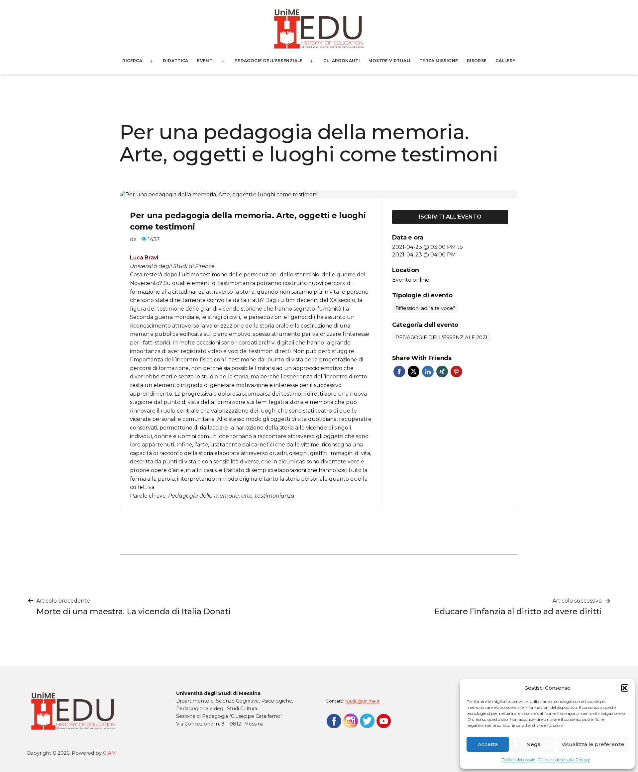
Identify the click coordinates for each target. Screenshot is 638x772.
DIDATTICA (175, 60)
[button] (624, 688)
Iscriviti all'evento (450, 217)
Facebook (399, 371)
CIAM (109, 753)
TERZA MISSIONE (438, 60)
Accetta (488, 744)
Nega (533, 744)
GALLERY (505, 60)
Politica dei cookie (518, 759)
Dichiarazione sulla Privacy (564, 759)
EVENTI (205, 60)
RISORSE (477, 60)
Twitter (413, 371)
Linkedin (428, 371)
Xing (442, 371)
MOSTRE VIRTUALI (389, 60)
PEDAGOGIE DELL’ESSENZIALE (269, 60)
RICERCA (132, 60)
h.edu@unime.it (362, 701)
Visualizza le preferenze (593, 744)
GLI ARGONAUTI (341, 60)
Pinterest (456, 371)
